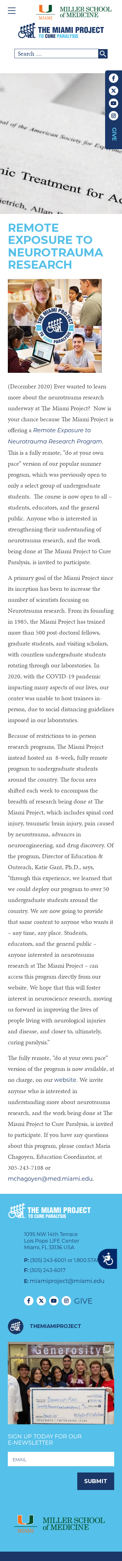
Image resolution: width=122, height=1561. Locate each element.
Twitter (113, 90)
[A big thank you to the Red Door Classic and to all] (61, 1395)
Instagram (113, 115)
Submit (95, 1481)
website (65, 1080)
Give (114, 134)
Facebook (113, 78)
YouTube (113, 103)
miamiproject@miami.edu (67, 1281)
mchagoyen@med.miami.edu (50, 1178)
